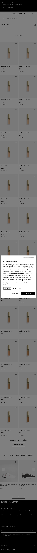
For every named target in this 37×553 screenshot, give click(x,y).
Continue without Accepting (28, 257)
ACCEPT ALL (29, 293)
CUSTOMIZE (15, 293)
